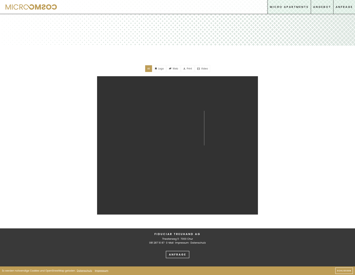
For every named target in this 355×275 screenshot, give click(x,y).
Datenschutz (198, 242)
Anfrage (177, 254)
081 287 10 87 (156, 242)
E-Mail (169, 242)
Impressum (182, 242)
